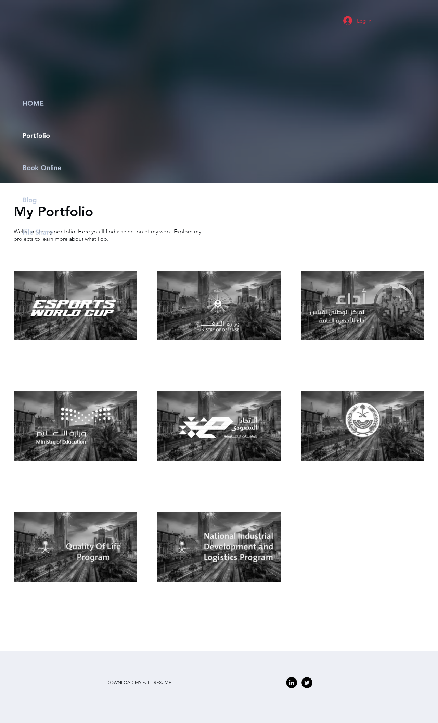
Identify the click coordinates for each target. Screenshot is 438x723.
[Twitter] (306, 682)
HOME (33, 103)
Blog (29, 200)
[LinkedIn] (291, 682)
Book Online (41, 168)
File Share (37, 232)
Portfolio (36, 136)
